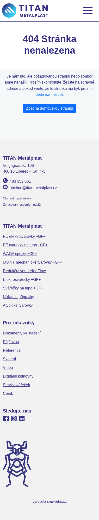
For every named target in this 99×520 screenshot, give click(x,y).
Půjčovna (11, 342)
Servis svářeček (16, 385)
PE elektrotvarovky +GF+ (24, 236)
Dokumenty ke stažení (22, 333)
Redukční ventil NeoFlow (24, 271)
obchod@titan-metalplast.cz (33, 188)
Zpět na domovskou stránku (49, 108)
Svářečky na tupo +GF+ (23, 288)
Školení (9, 359)
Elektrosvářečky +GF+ (22, 279)
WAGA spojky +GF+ (20, 254)
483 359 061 (20, 181)
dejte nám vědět (49, 94)
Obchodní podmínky (17, 198)
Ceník (8, 393)
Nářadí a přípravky (18, 297)
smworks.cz (57, 501)
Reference (12, 350)
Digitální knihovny (18, 376)
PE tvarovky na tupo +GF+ (25, 245)
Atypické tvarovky (18, 305)
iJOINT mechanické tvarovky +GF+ (32, 262)
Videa (8, 368)
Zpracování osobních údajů (22, 204)
